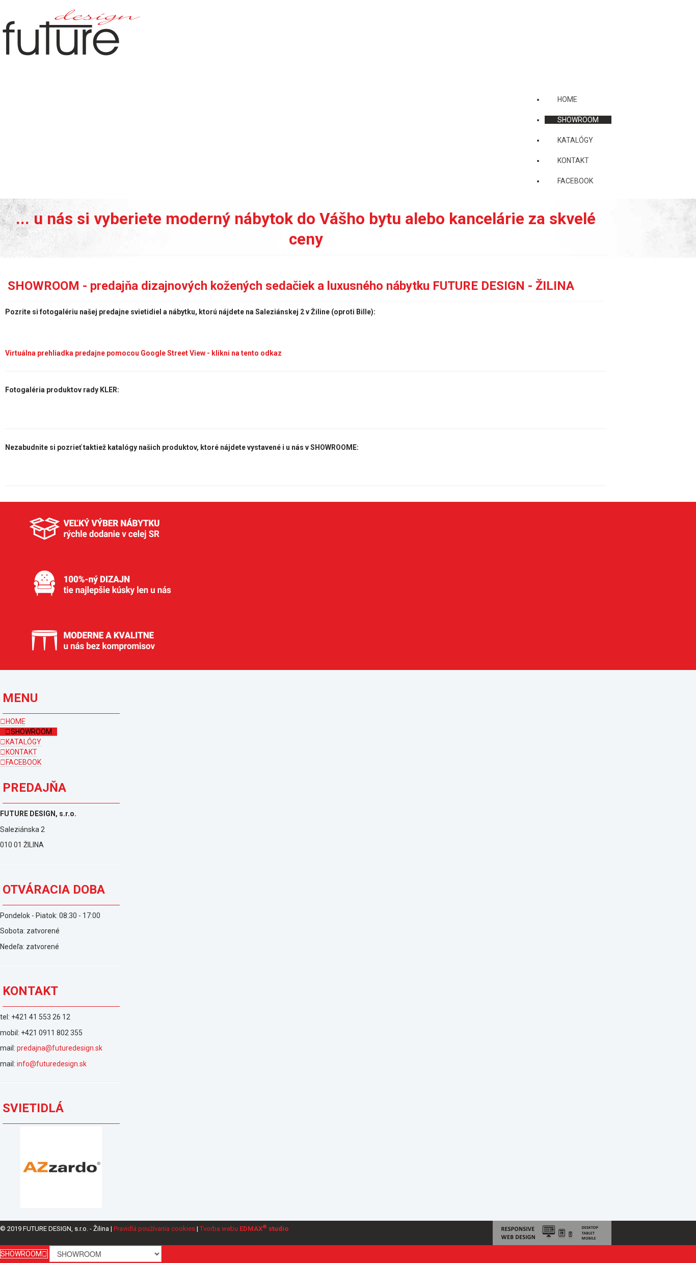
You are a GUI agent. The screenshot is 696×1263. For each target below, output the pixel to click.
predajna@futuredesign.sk (59, 1048)
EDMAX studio (263, 1228)
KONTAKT (21, 752)
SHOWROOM (31, 732)
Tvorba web (217, 1228)
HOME (15, 721)
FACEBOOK (23, 762)
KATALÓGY (23, 742)
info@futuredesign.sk (52, 1064)
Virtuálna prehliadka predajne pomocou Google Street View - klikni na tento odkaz (145, 353)
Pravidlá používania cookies (154, 1228)
